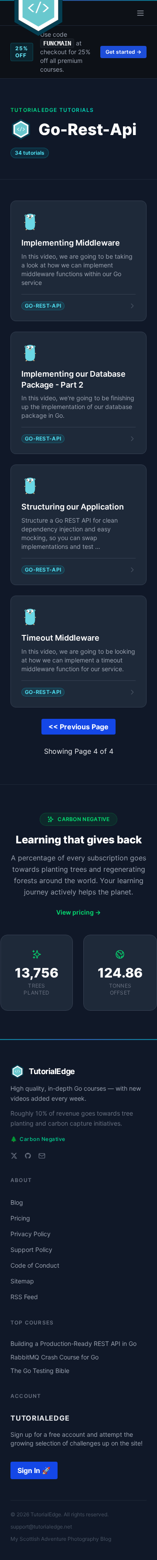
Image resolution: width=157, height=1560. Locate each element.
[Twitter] (13, 1155)
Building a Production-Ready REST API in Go (73, 1343)
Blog (16, 1202)
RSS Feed (24, 1296)
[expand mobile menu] (140, 13)
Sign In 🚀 (34, 1470)
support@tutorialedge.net (41, 1526)
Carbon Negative (37, 1139)
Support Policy (31, 1249)
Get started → (123, 52)
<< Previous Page (78, 726)
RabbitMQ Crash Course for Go (54, 1357)
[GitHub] (27, 1155)
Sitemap (22, 1281)
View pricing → (78, 912)
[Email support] (41, 1155)
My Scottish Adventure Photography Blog (60, 1539)
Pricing (20, 1218)
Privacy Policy (30, 1234)
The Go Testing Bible (39, 1370)
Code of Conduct (34, 1265)
